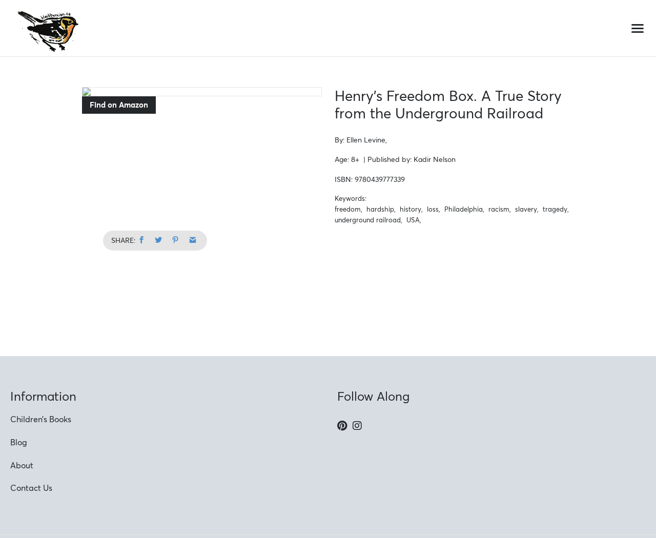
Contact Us (31, 488)
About (21, 465)
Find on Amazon (119, 105)
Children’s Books (40, 419)
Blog (18, 442)
